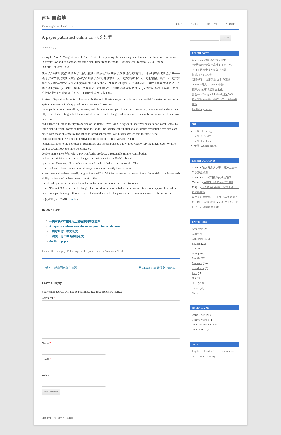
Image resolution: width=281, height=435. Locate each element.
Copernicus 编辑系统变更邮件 (209, 59)
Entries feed (210, 351)
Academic (197, 228)
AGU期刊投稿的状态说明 (217, 177)
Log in (195, 351)
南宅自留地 (54, 18)
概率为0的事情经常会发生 (207, 89)
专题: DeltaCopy (203, 131)
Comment (48, 297)
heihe (84, 251)
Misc (194, 253)
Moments (197, 263)
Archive (211, 24)
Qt (193, 278)
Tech (194, 283)
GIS (194, 248)
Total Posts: (199, 329)
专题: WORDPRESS (205, 145)
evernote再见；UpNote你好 (208, 84)
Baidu (73, 199)
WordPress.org (207, 356)
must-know (198, 268)
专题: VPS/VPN (202, 135)
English (196, 243)
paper (91, 251)
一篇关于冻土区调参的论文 (66, 236)
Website (46, 375)
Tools (194, 24)
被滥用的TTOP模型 (203, 74)
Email (46, 359)
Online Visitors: (201, 314)
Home (178, 24)
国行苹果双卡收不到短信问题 (209, 69)
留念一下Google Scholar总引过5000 (213, 94)
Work (195, 292)
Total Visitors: (200, 324)
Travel (195, 288)
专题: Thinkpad (203, 140)
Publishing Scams (202, 109)
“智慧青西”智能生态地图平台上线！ (213, 64)
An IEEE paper (58, 241)
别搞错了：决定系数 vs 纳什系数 (211, 79)
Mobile (196, 258)
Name (46, 343)
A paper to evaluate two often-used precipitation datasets (84, 226)
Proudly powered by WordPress (57, 417)
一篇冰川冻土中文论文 (63, 231)
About (230, 24)
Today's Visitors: (201, 319)
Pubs (70, 251)
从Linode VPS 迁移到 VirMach (159, 267)
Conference (198, 238)
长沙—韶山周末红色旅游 (59, 267)
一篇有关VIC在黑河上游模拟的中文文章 (74, 221)
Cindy (195, 233)
